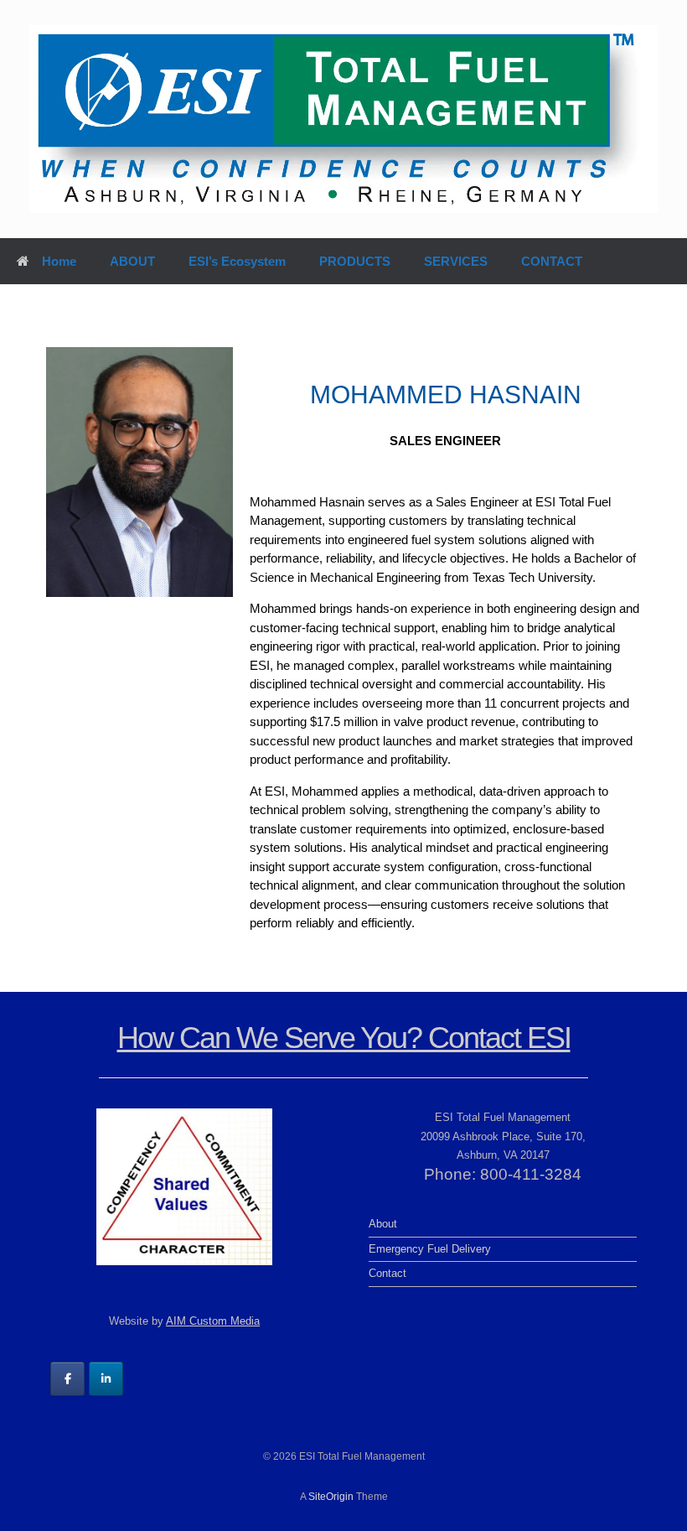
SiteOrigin (331, 1497)
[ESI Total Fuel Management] (343, 119)
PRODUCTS (354, 261)
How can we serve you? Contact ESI (344, 1037)
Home (59, 261)
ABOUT (132, 261)
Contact (387, 1273)
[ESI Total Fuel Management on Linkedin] (106, 1379)
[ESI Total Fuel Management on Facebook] (67, 1379)
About (383, 1223)
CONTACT (551, 261)
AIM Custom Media (213, 1321)
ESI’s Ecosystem (237, 261)
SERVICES (456, 261)
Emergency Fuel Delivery (430, 1249)
